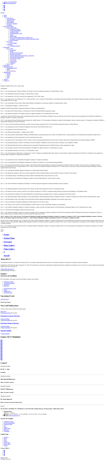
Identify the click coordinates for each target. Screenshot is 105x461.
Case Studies (13, 59)
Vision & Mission (11, 19)
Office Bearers (10, 21)
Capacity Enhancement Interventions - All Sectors (22, 55)
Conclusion (12, 62)
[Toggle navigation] (1, 83)
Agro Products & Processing (17, 57)
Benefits (9, 73)
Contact (5, 441)
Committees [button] (10, 44)
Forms (8, 76)
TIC (5, 425)
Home (5, 15)
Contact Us (6, 80)
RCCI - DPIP (10, 64)
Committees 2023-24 (15, 46)
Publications (7, 65)
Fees (8, 78)
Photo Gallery (7, 442)
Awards (5, 79)
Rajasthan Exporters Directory (10, 316)
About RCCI (10, 18)
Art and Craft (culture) (15, 58)
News (5, 440)
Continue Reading (5, 319)
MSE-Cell (6, 286)
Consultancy (7, 284)
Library (11, 34)
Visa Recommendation (15, 30)
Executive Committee (12, 23)
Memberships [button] (7, 72)
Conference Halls (14, 32)
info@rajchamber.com (10, 3)
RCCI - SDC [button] (10, 48)
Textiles (12, 51)
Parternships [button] (7, 47)
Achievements (13, 61)
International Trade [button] (8, 66)
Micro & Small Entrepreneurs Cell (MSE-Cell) (21, 37)
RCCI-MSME (13, 43)
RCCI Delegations (11, 71)
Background (13, 50)
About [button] (5, 16)
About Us (6, 437)
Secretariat (9, 25)
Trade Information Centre (16, 33)
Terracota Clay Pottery (15, 54)
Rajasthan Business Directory (10, 323)
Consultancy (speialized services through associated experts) (24, 39)
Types (8, 75)
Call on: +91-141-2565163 (10, 2)
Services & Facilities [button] (9, 26)
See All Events (5, 299)
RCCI (2, 457)
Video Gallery (7, 444)
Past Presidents (10, 22)
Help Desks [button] (9, 41)
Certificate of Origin (15, 29)
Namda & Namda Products (16, 53)
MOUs (8, 69)
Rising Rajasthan (14, 40)
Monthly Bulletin (6, 331)
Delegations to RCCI (12, 68)
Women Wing (13, 36)
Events (5, 438)
